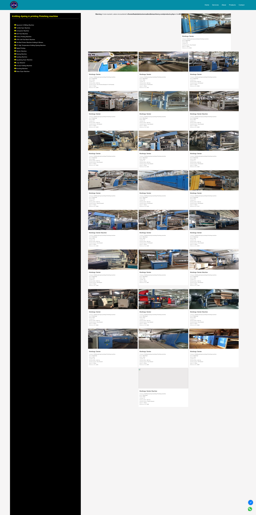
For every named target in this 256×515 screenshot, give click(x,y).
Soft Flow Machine (22, 33)
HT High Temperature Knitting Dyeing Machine (31, 45)
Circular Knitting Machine (24, 65)
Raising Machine (21, 54)
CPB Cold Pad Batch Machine (25, 39)
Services (215, 5)
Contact (241, 5)
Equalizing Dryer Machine (24, 60)
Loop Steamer (20, 62)
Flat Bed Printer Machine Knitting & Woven (29, 42)
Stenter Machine (21, 51)
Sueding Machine (21, 57)
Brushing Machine (22, 68)
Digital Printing (20, 48)
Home (207, 5)
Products (232, 5)
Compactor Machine (22, 31)
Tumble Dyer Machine (23, 28)
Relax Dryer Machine (23, 71)
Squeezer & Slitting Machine (25, 25)
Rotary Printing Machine (23, 36)
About (224, 5)
